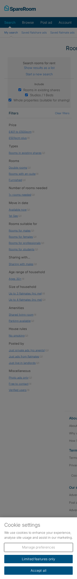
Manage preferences (38, 547)
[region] (38, 548)
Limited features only (38, 559)
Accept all (39, 570)
